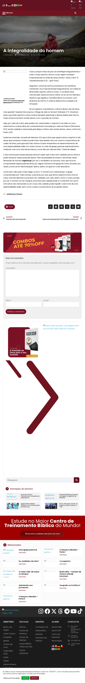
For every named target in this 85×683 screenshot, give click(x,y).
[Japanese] (15, 5)
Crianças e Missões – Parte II (28, 597)
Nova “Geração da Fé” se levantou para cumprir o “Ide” (68, 505)
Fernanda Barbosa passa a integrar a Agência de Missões (68, 496)
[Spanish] (20, 5)
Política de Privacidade (11, 678)
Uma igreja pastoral (28, 550)
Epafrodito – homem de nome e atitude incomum (70, 573)
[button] (82, 13)
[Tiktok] (80, 611)
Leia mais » (22, 553)
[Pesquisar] (76, 480)
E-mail (46, 300)
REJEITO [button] (34, 678)
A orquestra (65, 561)
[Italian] (12, 5)
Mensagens (9, 55)
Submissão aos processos (26, 586)
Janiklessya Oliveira (14, 194)
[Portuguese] (18, 5)
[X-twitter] (54, 611)
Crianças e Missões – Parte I (69, 551)
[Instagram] (41, 611)
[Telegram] (67, 611)
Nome (9, 300)
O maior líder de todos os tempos (29, 572)
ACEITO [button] (25, 678)
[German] (9, 5)
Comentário (11, 268)
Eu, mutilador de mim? (29, 561)
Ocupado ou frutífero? (70, 585)
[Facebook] (47, 611)
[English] (3, 5)
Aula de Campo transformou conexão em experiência (30, 496)
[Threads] (60, 611)
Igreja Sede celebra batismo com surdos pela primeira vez (30, 505)
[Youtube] (73, 611)
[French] (6, 5)
